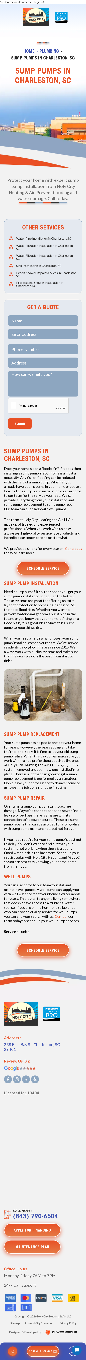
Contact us (73, 548)
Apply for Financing (32, 1231)
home (29, 52)
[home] (35, 17)
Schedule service (43, 569)
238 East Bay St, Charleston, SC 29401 (32, 1047)
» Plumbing (47, 52)
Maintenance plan (32, 1247)
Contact (61, 916)
